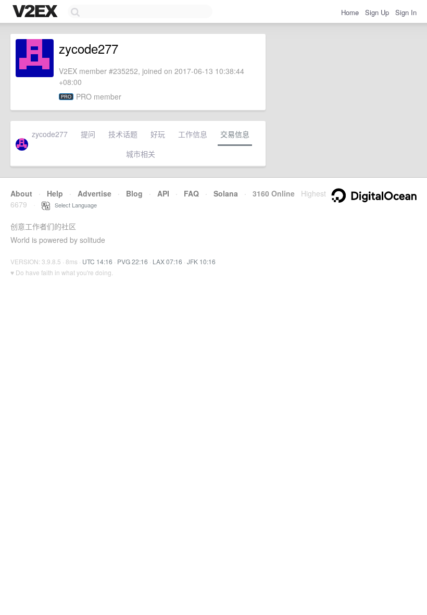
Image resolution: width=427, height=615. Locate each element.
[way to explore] (36, 12)
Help (55, 193)
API (163, 193)
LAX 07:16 (167, 261)
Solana (226, 193)
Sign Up (377, 12)
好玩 (157, 134)
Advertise (94, 193)
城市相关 (140, 154)
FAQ (191, 193)
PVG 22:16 (132, 261)
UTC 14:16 (97, 261)
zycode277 (50, 134)
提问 (88, 134)
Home (350, 12)
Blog (134, 193)
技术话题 (122, 134)
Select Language (73, 205)
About (21, 193)
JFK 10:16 (201, 261)
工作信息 (192, 134)
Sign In (406, 12)
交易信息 (234, 134)
